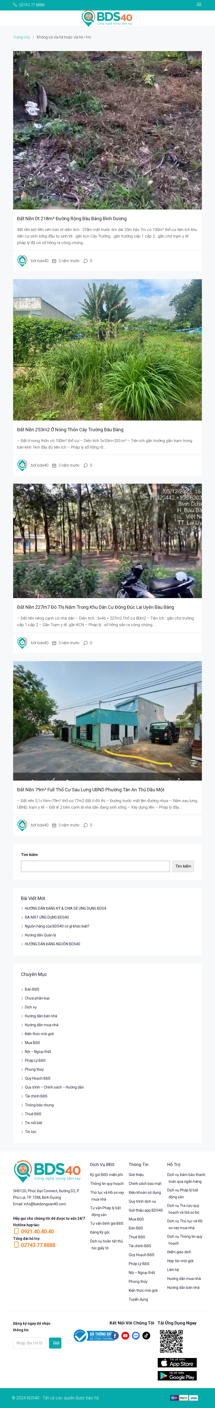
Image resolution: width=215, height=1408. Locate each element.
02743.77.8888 (38, 1245)
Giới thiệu (136, 1175)
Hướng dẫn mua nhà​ (184, 1279)
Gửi (56, 1343)
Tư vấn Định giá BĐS (106, 1223)
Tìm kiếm (29, 854)
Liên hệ (173, 1270)
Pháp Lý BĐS (35, 1060)
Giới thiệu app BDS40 (146, 1210)
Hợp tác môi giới (180, 1261)
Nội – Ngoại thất (38, 1052)
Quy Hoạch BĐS (38, 1078)
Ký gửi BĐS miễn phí (106, 1175)
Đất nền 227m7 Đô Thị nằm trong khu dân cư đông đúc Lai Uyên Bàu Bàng (95, 607)
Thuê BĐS (33, 1114)
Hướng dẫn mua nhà (41, 1025)
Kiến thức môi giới (39, 1034)
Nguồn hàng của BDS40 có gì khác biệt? (57, 926)
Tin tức (30, 1132)
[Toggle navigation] (199, 4)
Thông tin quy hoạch (107, 1183)
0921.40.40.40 (37, 1231)
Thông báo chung (39, 1105)
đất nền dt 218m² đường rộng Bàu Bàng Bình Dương (72, 218)
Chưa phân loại (37, 998)
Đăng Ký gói (99, 1232)
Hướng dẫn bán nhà (41, 1016)
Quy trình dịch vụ (142, 1201)
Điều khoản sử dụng (145, 1192)
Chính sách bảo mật (145, 1183)
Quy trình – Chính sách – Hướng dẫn (54, 1087)
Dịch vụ (31, 1007)
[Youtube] (125, 1336)
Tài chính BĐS (36, 1096)
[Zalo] (136, 1336)
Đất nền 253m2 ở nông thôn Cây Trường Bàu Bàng (70, 429)
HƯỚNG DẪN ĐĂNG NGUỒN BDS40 (52, 944)
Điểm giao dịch (179, 1252)
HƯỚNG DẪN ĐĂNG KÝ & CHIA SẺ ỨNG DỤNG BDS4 (65, 908)
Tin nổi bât (33, 1123)
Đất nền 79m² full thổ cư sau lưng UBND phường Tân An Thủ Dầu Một (90, 789)
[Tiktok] (146, 1336)
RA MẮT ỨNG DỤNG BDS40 (47, 917)
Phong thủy (34, 1069)
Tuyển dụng (138, 1299)
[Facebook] (115, 1336)
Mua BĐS (32, 1043)
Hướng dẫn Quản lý (40, 935)
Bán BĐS (32, 989)
